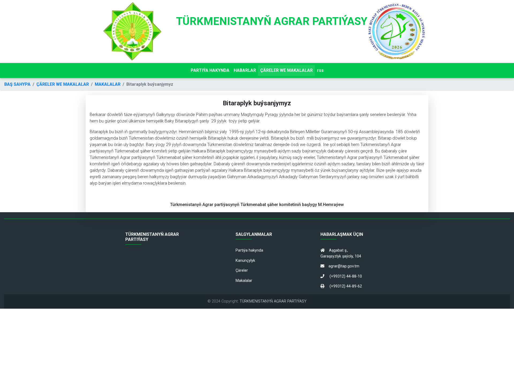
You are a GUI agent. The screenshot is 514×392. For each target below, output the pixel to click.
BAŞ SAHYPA (17, 84)
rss (320, 70)
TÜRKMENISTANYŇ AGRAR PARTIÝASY (273, 301)
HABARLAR (245, 70)
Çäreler (242, 270)
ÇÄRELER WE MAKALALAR (286, 70)
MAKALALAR (107, 84)
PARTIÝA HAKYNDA (210, 70)
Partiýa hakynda (249, 250)
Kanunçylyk (245, 260)
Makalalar (244, 280)
